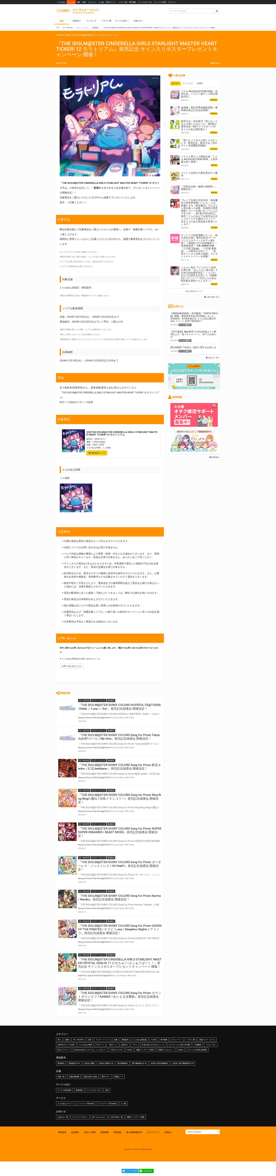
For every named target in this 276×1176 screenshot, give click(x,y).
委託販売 (62, 1132)
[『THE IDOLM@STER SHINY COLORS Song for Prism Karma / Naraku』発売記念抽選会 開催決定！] (67, 899)
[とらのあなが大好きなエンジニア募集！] (194, 450)
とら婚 (101, 2)
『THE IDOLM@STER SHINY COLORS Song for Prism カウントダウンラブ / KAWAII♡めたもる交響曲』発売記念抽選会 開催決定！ (119, 996)
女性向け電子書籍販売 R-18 (183, 1063)
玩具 (89, 1040)
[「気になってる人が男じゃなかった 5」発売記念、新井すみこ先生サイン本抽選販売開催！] (175, 143)
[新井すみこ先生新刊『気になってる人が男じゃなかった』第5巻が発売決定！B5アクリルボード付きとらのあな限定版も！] (175, 124)
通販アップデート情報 (145, 1050)
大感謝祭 (197, 1045)
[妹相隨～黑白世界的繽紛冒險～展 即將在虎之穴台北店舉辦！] (175, 110)
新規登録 (79, 1090)
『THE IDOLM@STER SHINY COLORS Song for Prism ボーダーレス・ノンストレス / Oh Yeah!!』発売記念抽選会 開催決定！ (119, 865)
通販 (78, 2)
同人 (59, 1040)
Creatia (180, 1050)
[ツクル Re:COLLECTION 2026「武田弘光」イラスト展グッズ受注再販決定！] (175, 94)
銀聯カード (119, 1077)
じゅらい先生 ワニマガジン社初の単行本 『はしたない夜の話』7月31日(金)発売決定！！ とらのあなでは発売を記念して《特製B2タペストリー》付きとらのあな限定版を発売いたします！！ (199, 274)
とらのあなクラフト (65, 1104)
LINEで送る (147, 1171)
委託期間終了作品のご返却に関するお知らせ (193, 347)
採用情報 (105, 1132)
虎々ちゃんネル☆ (99, 1117)
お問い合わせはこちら (72, 666)
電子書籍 (132, 2)
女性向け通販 (89, 1063)
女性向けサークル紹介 (66, 1045)
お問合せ (168, 1132)
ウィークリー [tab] (188, 83)
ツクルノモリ (211, 1045)
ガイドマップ (153, 1132)
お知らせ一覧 (63, 1117)
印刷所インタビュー (165, 1050)
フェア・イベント (103, 1040)
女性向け (77, 21)
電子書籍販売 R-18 (139, 1063)
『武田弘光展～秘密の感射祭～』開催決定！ (199, 188)
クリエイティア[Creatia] (107, 1104)
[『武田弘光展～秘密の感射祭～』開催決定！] (175, 189)
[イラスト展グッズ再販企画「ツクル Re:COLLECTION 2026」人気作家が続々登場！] (175, 160)
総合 (62, 21)
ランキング (91, 21)
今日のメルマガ (117, 1050)
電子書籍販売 (122, 1063)
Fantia (129, 1050)
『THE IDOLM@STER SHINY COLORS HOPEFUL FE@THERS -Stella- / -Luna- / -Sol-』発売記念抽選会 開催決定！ (119, 706)
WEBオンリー (111, 2)
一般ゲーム (112, 1045)
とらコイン (92, 2)
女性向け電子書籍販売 (159, 1063)
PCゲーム (100, 1045)
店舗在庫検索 (74, 1077)
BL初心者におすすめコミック (153, 1045)
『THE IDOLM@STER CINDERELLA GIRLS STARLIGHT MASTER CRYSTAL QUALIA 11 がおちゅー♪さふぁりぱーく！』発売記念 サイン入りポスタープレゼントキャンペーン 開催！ (120, 963)
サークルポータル (145, 2)
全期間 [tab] (199, 83)
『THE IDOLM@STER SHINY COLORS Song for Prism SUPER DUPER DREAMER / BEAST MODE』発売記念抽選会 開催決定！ (119, 832)
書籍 (67, 1040)
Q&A (107, 1090)
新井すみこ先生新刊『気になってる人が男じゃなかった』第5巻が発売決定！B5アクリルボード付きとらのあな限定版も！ (199, 125)
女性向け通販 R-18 (106, 1063)
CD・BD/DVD (78, 1040)
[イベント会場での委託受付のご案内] (175, 176)
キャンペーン (177, 1040)
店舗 (84, 2)
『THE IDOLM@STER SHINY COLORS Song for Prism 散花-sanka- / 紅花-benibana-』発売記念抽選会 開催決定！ (119, 766)
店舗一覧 (61, 1077)
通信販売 (125, 1040)
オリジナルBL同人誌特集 (197, 1050)
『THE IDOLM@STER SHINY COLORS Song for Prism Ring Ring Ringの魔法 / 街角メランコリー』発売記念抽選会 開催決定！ (119, 798)
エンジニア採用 (160, 2)
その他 (153, 1040)
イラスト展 (122, 2)
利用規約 (117, 1132)
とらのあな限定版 (140, 1040)
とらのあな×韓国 (85, 1045)
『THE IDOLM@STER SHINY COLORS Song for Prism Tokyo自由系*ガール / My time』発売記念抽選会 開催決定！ (119, 736)
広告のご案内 (90, 1132)
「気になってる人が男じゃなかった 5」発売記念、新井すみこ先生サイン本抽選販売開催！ (199, 143)
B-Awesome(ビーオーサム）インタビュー (90, 1050)
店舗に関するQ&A (90, 1077)
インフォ (71, 2)
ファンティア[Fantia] (85, 1104)
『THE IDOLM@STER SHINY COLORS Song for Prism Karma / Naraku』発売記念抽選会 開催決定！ (119, 897)
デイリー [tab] (175, 83)
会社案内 (75, 1132)
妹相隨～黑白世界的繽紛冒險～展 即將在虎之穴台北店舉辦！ (199, 109)
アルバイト (172, 2)
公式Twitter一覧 (116, 1117)
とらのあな (61, 2)
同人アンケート (64, 1050)
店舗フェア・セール (207, 1040)
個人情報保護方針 (134, 1132)
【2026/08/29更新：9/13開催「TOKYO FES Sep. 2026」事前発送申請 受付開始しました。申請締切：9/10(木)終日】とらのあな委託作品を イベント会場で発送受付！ (194, 317)
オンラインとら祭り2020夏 (179, 1045)
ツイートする (131, 1171)
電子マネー (106, 1077)
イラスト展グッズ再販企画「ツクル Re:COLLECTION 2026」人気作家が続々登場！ (199, 159)
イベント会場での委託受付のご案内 (199, 174)
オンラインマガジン (80, 1117)
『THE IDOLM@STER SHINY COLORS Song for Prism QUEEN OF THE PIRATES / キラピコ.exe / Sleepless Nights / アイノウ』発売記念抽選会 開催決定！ (120, 929)
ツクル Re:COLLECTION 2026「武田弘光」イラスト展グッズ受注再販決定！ (199, 94)
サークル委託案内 (64, 1090)
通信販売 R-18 (74, 1063)
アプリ (134, 1045)
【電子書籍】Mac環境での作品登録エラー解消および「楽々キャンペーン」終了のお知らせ (193, 334)
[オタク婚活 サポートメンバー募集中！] (194, 425)
